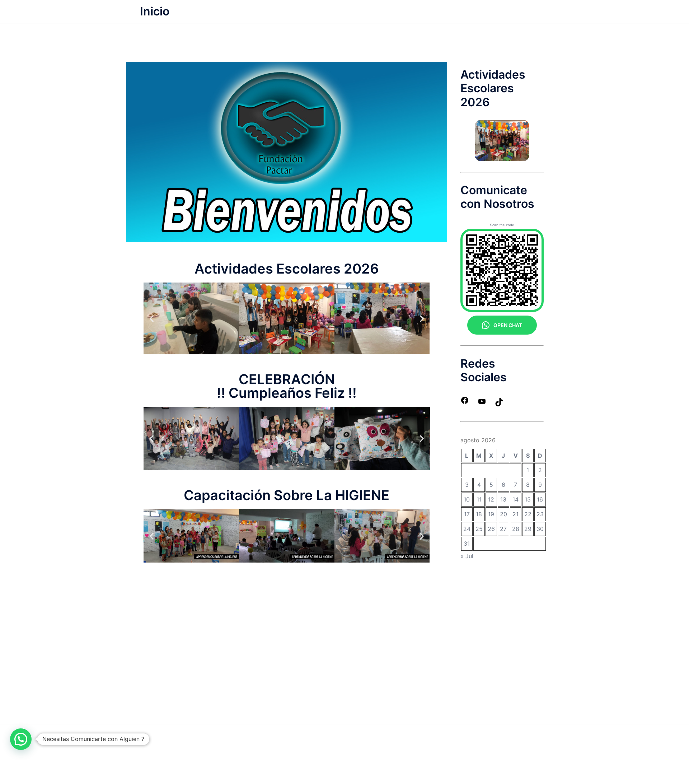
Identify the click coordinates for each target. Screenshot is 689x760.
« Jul (466, 556)
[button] (151, 318)
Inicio (154, 11)
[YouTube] (482, 403)
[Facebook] (464, 402)
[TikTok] (499, 404)
